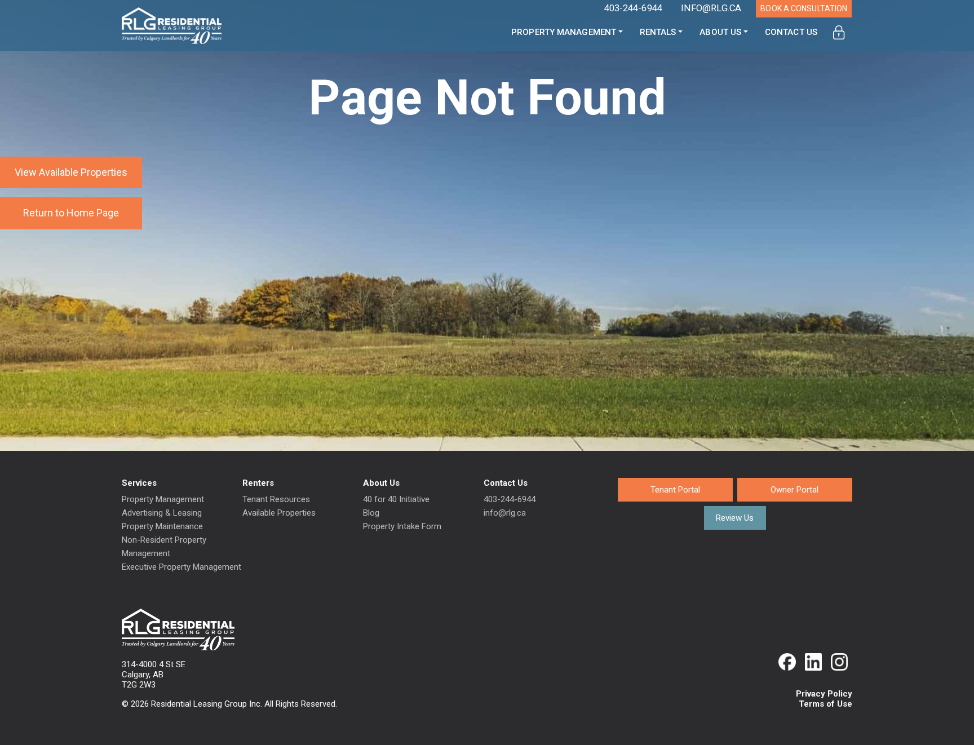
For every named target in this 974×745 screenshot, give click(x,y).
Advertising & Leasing (162, 513)
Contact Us (791, 32)
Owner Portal (794, 490)
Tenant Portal (675, 490)
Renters (258, 483)
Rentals (658, 32)
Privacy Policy (824, 694)
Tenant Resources (276, 499)
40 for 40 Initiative (396, 499)
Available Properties (279, 513)
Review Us (735, 518)
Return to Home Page (71, 213)
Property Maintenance (162, 526)
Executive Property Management (181, 567)
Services (139, 483)
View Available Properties (71, 172)
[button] (839, 32)
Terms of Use (825, 704)
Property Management (563, 32)
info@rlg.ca (505, 513)
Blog (371, 513)
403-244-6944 (509, 499)
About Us (720, 32)
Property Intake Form (402, 526)
